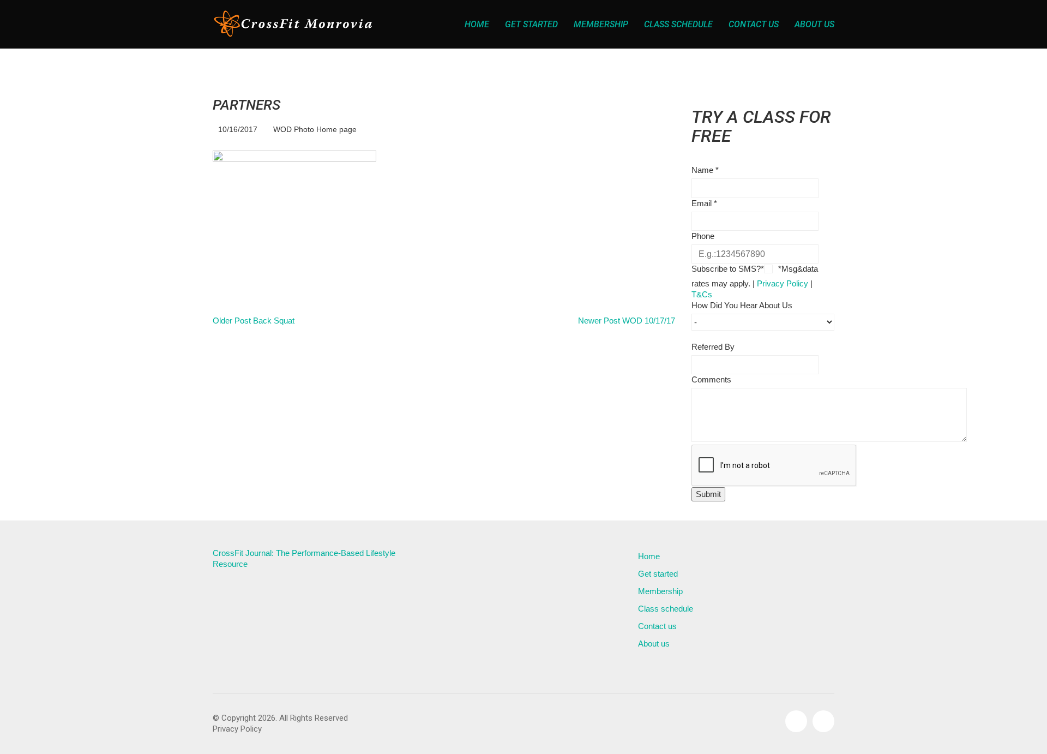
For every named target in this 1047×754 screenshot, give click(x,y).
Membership (660, 591)
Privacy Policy (782, 283)
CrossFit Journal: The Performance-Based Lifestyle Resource (304, 558)
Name (705, 170)
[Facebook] (796, 721)
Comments (711, 379)
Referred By (713, 346)
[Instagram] (823, 721)
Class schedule (665, 608)
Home (649, 556)
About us (654, 643)
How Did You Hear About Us (741, 305)
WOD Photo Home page (315, 129)
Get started (658, 573)
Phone (702, 236)
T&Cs (701, 294)
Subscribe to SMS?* (727, 268)
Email (704, 203)
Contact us (657, 626)
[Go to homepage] (294, 24)
